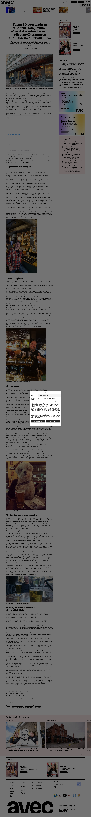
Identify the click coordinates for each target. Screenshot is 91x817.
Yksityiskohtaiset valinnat (43, 395)
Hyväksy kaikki (53, 421)
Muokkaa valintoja (38, 421)
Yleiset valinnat (34, 395)
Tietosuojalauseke (57, 424)
